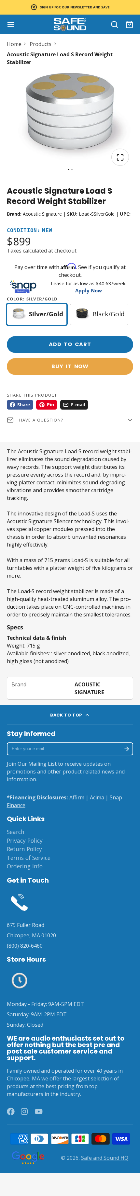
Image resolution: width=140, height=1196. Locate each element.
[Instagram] (25, 1111)
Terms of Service (28, 858)
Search (15, 832)
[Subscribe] (126, 748)
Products (40, 44)
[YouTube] (39, 1111)
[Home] (70, 24)
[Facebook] (11, 1111)
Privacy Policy (25, 840)
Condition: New (29, 230)
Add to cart (70, 344)
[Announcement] (70, 7)
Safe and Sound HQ (104, 1157)
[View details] (19, 901)
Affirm (76, 797)
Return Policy (24, 849)
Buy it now (70, 366)
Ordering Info (25, 866)
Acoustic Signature (42, 214)
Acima (97, 797)
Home (14, 44)
